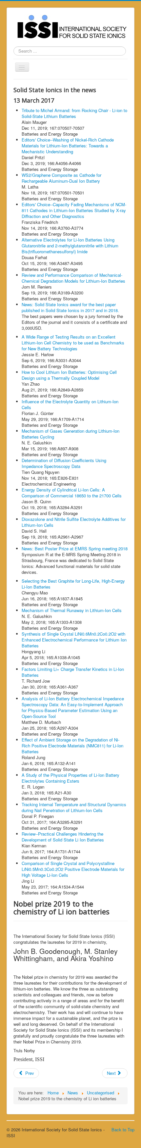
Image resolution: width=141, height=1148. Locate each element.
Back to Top (122, 1129)
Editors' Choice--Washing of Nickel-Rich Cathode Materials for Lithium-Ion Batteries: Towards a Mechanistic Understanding (68, 146)
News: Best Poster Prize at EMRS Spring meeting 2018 (75, 548)
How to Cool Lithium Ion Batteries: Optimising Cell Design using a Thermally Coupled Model (69, 375)
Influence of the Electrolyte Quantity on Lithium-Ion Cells (70, 404)
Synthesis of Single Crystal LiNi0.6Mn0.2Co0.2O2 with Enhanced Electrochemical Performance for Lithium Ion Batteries (74, 640)
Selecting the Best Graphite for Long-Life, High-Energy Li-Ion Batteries (73, 584)
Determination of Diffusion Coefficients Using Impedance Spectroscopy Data (64, 463)
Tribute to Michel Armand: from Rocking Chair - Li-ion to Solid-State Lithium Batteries (74, 113)
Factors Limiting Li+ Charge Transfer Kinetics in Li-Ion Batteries (73, 672)
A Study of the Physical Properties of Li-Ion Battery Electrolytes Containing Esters (70, 778)
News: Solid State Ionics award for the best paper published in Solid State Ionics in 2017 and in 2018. (70, 307)
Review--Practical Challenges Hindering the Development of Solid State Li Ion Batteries (63, 837)
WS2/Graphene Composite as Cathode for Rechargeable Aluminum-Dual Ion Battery (61, 178)
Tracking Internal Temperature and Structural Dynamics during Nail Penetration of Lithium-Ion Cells (74, 807)
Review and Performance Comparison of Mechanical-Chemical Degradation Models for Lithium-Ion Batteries (73, 278)
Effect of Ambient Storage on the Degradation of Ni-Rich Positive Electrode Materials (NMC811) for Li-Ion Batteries (72, 746)
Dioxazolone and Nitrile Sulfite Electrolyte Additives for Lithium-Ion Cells (74, 522)
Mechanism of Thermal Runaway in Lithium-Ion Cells (72, 610)
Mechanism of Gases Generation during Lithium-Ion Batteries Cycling (70, 434)
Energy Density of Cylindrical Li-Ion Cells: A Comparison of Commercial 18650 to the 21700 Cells (72, 493)
